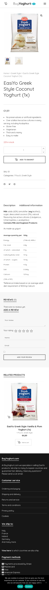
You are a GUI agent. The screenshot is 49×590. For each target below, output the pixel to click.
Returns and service (10, 500)
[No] (46, 582)
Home (6, 73)
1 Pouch (17, 175)
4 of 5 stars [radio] (27, 331)
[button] (41, 15)
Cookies (5, 516)
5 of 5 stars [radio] (31, 331)
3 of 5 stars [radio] (24, 331)
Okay (20, 586)
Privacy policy (8, 510)
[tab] (9, 205)
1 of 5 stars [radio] (16, 331)
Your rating (8, 330)
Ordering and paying (11, 489)
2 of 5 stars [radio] (20, 331)
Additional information (30, 205)
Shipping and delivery (11, 494)
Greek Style (16, 73)
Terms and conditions (11, 505)
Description (9, 205)
